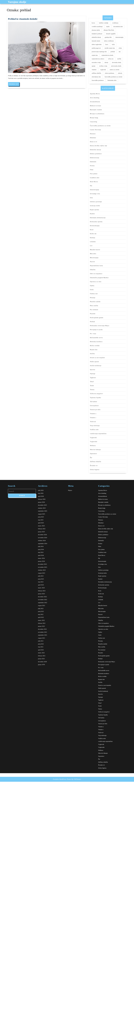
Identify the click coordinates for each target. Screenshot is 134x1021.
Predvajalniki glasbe (96, 317)
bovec (93, 23)
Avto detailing (94, 97)
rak (120, 51)
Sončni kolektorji (95, 365)
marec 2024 (41, 558)
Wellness (93, 445)
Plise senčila (94, 305)
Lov (91, 245)
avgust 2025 (41, 514)
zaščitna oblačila (96, 73)
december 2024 (42, 534)
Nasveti (92, 261)
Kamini (92, 213)
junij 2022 (41, 611)
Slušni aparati (94, 361)
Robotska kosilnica (96, 341)
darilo (108, 26)
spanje (93, 66)
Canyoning (93, 121)
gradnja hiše (108, 37)
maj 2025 (40, 520)
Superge (92, 373)
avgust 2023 (41, 573)
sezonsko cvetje (96, 62)
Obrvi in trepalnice (96, 273)
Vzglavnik (93, 437)
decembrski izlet (118, 26)
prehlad (113, 51)
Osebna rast (94, 293)
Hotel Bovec (94, 181)
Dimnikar (93, 137)
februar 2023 (41, 591)
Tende (92, 385)
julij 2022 (40, 608)
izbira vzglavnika (97, 44)
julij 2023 (40, 576)
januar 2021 (41, 658)
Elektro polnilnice (96, 153)
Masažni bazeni (95, 249)
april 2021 (41, 650)
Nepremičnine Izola (96, 265)
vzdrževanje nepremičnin (98, 433)
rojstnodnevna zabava (98, 59)
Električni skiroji (95, 149)
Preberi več (14, 84)
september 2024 (42, 543)
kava (106, 44)
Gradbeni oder (94, 177)
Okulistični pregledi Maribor (99, 277)
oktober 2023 (42, 570)
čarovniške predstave (98, 80)
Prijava (70, 490)
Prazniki (92, 313)
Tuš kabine (93, 401)
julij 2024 (40, 546)
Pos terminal (94, 309)
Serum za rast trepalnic (97, 357)
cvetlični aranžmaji (97, 26)
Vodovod (93, 421)
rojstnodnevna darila (107, 55)
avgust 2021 (41, 638)
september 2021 (42, 635)
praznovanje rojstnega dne (99, 51)
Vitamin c (93, 417)
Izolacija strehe (95, 205)
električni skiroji (96, 37)
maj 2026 (40, 493)
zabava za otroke (114, 69)
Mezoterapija (94, 257)
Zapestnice (93, 453)
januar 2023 (41, 593)
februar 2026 (41, 499)
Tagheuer (93, 377)
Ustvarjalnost (94, 405)
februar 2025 (41, 528)
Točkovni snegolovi (96, 393)
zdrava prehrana (109, 73)
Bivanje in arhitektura (97, 113)
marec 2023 (41, 588)
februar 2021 (41, 655)
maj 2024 (40, 552)
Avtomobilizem (95, 101)
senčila (119, 59)
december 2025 (42, 505)
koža (113, 44)
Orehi (92, 289)
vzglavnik (103, 69)
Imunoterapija (94, 189)
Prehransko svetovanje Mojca (99, 325)
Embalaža (93, 161)
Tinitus (92, 389)
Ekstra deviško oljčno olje (98, 145)
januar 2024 (41, 561)
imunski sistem (96, 41)
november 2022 (42, 599)
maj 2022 (40, 614)
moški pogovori (96, 48)
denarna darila (96, 30)
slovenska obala (116, 62)
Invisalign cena (95, 193)
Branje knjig (94, 117)
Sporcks (92, 369)
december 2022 (42, 596)
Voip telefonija (95, 425)
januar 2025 (41, 531)
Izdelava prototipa (96, 201)
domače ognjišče (111, 33)
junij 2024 (41, 549)
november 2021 (42, 632)
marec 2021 (41, 652)
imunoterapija (119, 37)
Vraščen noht (94, 429)
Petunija (92, 297)
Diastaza (93, 133)
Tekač (92, 381)
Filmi (91, 169)
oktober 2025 (42, 508)
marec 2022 (41, 620)
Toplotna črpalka (95, 397)
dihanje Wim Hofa (109, 30)
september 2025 (42, 511)
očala (120, 48)
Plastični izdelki (95, 301)
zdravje (120, 73)
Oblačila (92, 269)
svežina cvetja (103, 66)
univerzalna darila (116, 66)
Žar (91, 457)
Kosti (91, 229)
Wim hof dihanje (95, 449)
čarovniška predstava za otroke (113, 77)
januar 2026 (41, 502)
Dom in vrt (93, 141)
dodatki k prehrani (97, 33)
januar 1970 (41, 664)
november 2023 (42, 567)
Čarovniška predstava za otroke (100, 125)
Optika (92, 285)
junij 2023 (41, 579)
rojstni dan (95, 55)
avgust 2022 (41, 605)
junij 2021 (41, 644)
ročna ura (110, 59)
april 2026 (41, 496)
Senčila (92, 353)
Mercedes (93, 253)
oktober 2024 (42, 540)
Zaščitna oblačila (95, 461)
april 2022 (41, 617)
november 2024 (42, 537)
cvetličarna (115, 23)
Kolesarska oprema (96, 221)
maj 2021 (40, 647)
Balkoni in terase (95, 105)
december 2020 (42, 661)
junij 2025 (41, 517)
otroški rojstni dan (110, 48)
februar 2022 (41, 623)
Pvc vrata (93, 333)
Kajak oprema (94, 209)
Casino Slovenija (95, 129)
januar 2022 (41, 626)
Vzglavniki (93, 441)
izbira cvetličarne (109, 41)
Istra (91, 197)
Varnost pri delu (95, 409)
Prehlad (92, 321)
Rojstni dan (93, 349)
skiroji (106, 62)
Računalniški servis (96, 337)
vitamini (94, 69)
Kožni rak (93, 233)
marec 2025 (41, 526)
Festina (92, 165)
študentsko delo (112, 80)
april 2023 (41, 585)
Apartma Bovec (95, 93)
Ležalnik (93, 241)
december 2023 (42, 564)
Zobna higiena (94, 469)
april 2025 (41, 523)
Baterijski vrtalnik (96, 109)
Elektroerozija (94, 157)
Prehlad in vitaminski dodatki (22, 19)
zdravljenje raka (96, 77)
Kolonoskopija (95, 225)
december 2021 (42, 629)
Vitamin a (93, 413)
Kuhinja (92, 237)
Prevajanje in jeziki (96, 329)
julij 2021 (40, 641)
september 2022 (42, 602)
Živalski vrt (94, 465)
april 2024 (41, 555)
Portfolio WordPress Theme (62, 779)
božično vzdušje (103, 23)
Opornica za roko (95, 281)
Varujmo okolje (17, 1)
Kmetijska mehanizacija (98, 217)
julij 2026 (40, 490)
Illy (91, 185)
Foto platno (93, 173)
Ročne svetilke (95, 345)
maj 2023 (40, 582)
